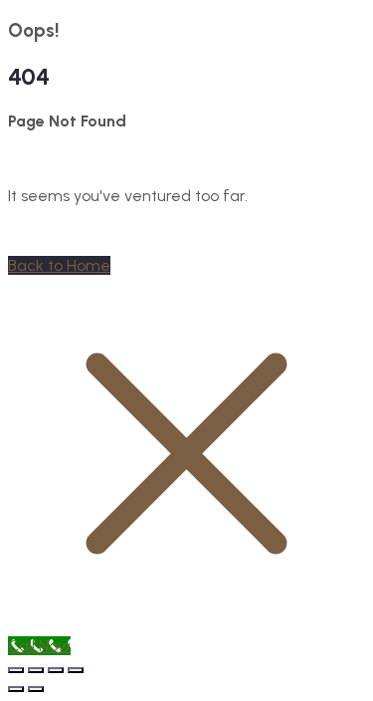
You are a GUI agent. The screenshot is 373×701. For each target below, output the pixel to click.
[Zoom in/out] (16, 670)
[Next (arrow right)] (36, 689)
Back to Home (59, 265)
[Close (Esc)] (76, 670)
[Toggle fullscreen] (36, 670)
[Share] (56, 670)
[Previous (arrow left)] (16, 689)
